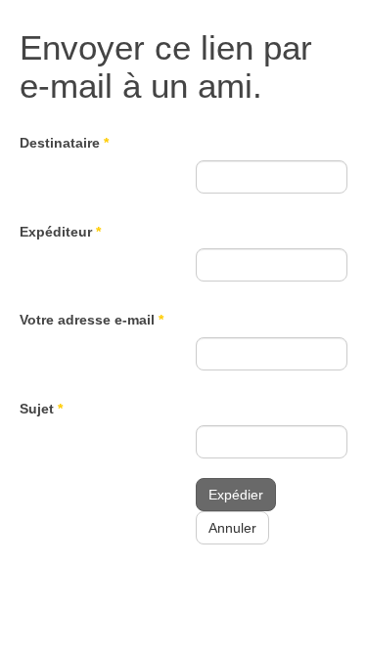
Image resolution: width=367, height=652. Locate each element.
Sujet (41, 408)
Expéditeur (60, 231)
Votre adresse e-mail (91, 319)
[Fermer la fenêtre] (285, 85)
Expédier (235, 494)
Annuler (232, 528)
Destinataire (64, 143)
